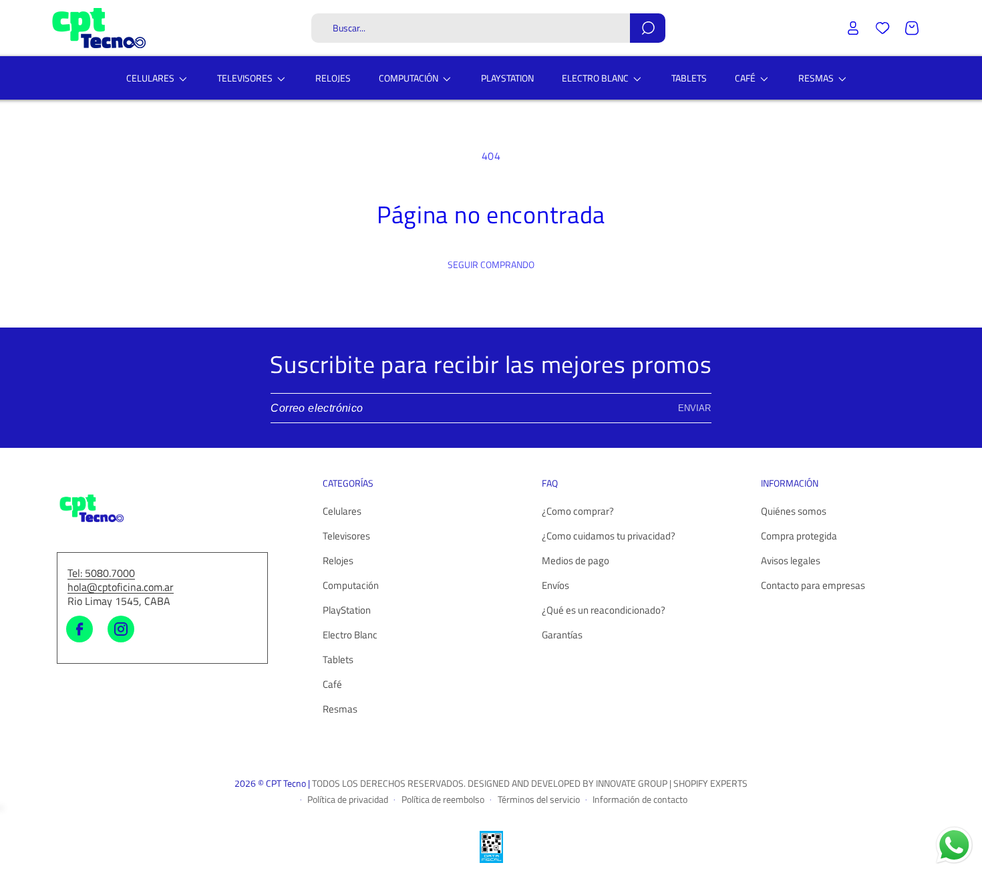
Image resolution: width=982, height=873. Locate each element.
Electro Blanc (350, 635)
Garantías (562, 635)
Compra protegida (799, 536)
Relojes (338, 561)
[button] (488, 28)
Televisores (346, 536)
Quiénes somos (793, 511)
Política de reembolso (442, 798)
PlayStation (347, 610)
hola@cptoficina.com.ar (120, 588)
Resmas (340, 709)
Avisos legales (790, 561)
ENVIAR (694, 408)
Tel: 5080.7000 (101, 574)
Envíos (555, 586)
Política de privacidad (347, 798)
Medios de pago (575, 561)
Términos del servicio (539, 798)
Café (332, 685)
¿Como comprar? (578, 511)
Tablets (338, 660)
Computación (351, 586)
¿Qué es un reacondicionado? (603, 610)
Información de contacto (640, 798)
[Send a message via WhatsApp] (954, 845)
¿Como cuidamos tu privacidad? (608, 536)
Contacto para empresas (813, 586)
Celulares (342, 511)
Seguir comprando (491, 264)
